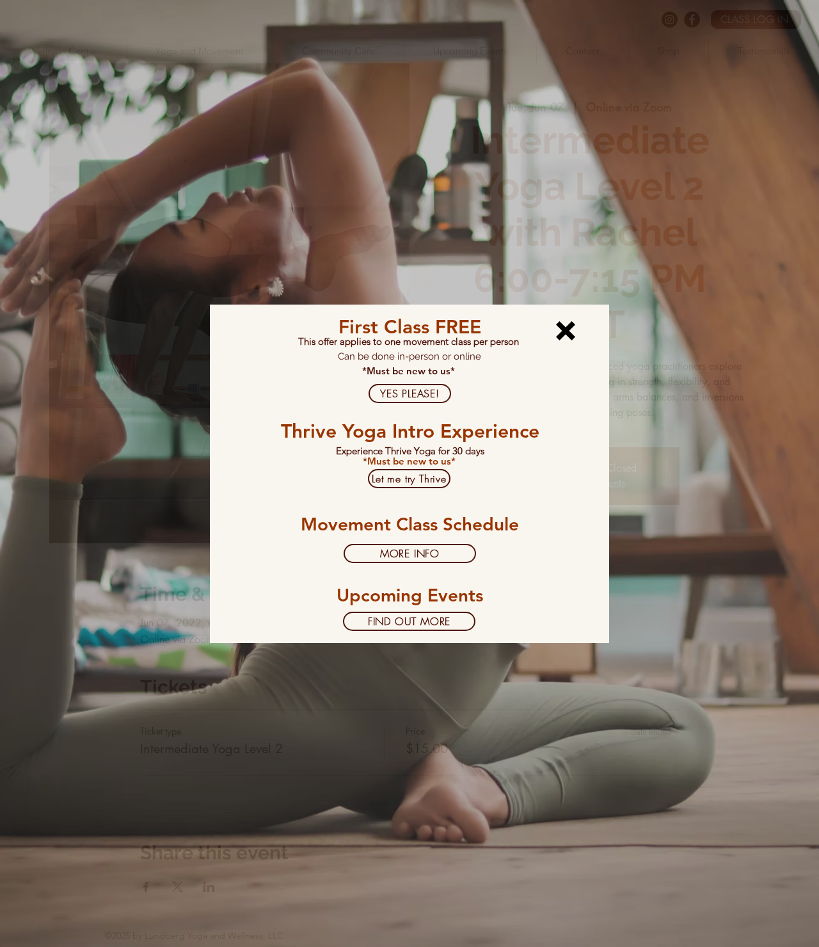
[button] (565, 330)
